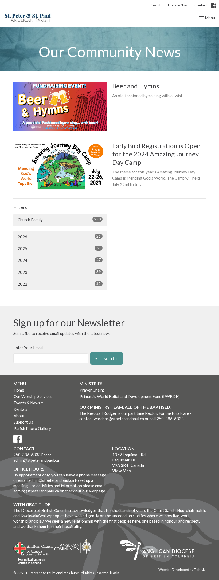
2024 (59, 260)
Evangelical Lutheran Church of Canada (31, 559)
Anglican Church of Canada (33, 547)
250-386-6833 (27, 454)
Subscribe (107, 358)
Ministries (91, 383)
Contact (200, 5)
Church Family (59, 219)
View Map (121, 470)
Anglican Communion (74, 546)
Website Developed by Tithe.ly (182, 569)
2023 (59, 272)
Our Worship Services (33, 396)
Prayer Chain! (92, 390)
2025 (59, 248)
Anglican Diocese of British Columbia (159, 551)
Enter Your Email (28, 347)
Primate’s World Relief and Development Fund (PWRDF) (129, 396)
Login (115, 573)
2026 (59, 236)
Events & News (27, 402)
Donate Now (178, 5)
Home (19, 390)
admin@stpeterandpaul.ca (36, 460)
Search (156, 5)
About (19, 415)
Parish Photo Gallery (32, 428)
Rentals (20, 409)
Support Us (23, 422)
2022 (59, 283)
